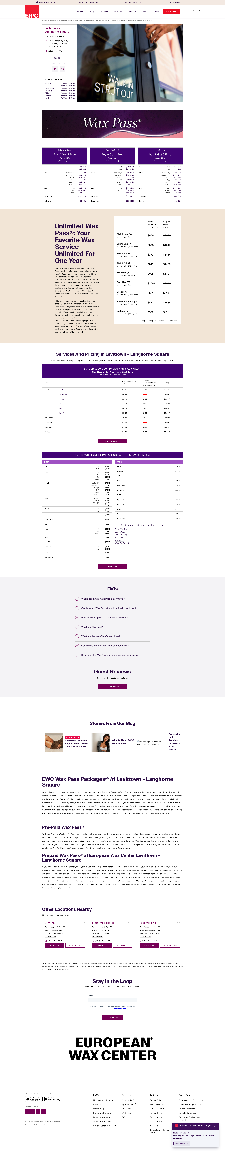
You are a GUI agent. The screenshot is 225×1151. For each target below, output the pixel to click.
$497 (80, 173)
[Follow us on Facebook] (55, 69)
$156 (84, 201)
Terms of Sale (156, 1117)
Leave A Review (112, 686)
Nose (119, 514)
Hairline (120, 495)
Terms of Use (156, 1121)
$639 (132, 173)
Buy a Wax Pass (58, 64)
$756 (175, 184)
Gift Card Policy (157, 1108)
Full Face (120, 490)
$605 (128, 193)
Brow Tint (121, 466)
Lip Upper (48, 432)
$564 (175, 169)
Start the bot (180, 1143)
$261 (132, 196)
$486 (132, 182)
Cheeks (120, 471)
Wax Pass (119, 540)
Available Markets (186, 1108)
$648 (175, 182)
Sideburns (121, 519)
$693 (128, 184)
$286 (128, 201)
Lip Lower (48, 427)
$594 (128, 182)
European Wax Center (38, 1121)
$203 (80, 196)
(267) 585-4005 (55, 51)
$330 (84, 193)
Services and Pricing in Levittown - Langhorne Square (112, 355)
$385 (80, 193)
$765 (132, 175)
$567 (132, 184)
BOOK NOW (171, 11)
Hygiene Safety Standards (105, 1126)
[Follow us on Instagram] (62, 69)
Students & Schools (102, 1121)
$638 (128, 167)
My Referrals (128, 1104)
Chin (119, 476)
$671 (128, 177)
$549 (132, 177)
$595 (80, 175)
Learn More (121, 375)
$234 (132, 201)
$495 (132, 193)
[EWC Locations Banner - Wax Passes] (112, 137)
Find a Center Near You (104, 1100)
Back (46, 472)
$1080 (175, 188)
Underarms (49, 418)
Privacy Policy (156, 1113)
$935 (128, 175)
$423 (132, 169)
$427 (80, 177)
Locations (54, 20)
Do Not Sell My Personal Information (38, 1125)
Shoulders (48, 542)
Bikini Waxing (121, 529)
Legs (46, 529)
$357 (80, 190)
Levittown (79, 20)
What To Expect (122, 543)
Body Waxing (120, 532)
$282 (84, 169)
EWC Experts (128, 1113)
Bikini (47, 390)
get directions (54, 46)
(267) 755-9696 (55, 940)
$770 (128, 180)
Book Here (58, 58)
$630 (80, 188)
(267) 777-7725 (149, 940)
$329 (80, 169)
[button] (194, 11)
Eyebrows (48, 422)
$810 (132, 188)
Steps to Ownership (187, 1113)
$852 (175, 173)
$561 (128, 190)
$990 (128, 188)
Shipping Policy (157, 1104)
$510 (84, 175)
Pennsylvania (66, 20)
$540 (84, 188)
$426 (84, 173)
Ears (119, 481)
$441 (80, 184)
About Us (97, 1104)
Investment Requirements (190, 1104)
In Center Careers (101, 1117)
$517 (128, 169)
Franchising (98, 1108)
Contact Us (127, 1100)
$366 (84, 177)
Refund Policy (156, 1100)
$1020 (175, 175)
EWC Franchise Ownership (190, 1100)
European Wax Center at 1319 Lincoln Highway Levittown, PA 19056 (114, 20)
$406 (80, 167)
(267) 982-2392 (102, 940)
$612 (175, 190)
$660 (175, 193)
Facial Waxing (121, 534)
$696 (175, 167)
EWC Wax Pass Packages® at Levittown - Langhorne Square (107, 782)
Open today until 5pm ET (55, 36)
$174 (84, 196)
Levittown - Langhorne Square (57, 30)
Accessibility (156, 1126)
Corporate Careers (102, 1113)
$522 (132, 167)
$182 (80, 201)
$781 (128, 173)
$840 (175, 180)
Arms (46, 466)
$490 (80, 180)
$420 (84, 180)
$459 (132, 190)
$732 (175, 177)
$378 (80, 182)
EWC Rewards (128, 1108)
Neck (119, 509)
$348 (84, 167)
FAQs (124, 1117)
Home (44, 20)
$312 (175, 201)
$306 (84, 190)
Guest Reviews (112, 672)
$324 (84, 182)
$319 (128, 196)
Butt (46, 498)
